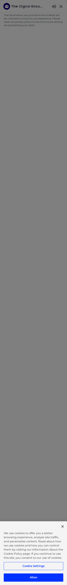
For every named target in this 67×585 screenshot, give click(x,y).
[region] (33, 553)
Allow (33, 577)
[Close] (62, 526)
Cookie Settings (33, 566)
